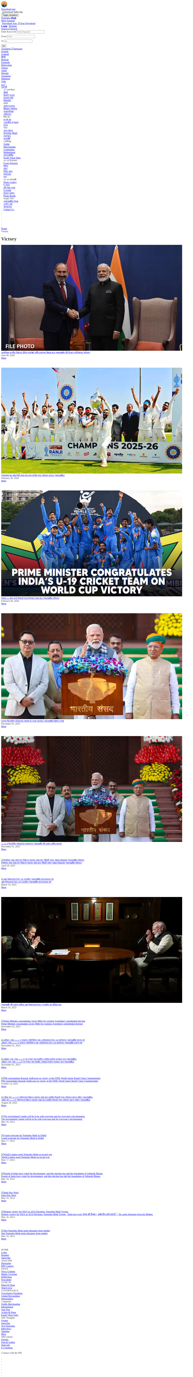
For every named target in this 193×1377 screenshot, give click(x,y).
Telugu (4, 68)
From (4, 36)
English (4, 51)
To (2, 41)
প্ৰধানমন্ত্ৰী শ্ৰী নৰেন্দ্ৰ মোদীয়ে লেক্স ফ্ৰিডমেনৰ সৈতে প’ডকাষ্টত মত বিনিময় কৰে (31, 1004)
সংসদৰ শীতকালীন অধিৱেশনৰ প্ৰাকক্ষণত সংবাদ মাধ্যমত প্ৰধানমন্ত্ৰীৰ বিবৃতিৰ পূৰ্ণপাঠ (32, 721)
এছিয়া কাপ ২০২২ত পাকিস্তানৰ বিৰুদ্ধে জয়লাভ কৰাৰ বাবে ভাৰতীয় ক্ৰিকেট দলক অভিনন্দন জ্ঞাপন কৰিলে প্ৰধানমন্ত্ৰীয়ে (45, 1100)
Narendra (8, 18)
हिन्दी (3, 57)
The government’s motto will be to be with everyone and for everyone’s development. (42, 1119)
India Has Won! (8, 1195)
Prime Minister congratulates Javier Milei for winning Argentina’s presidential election (42, 1024)
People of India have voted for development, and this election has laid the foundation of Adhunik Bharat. (51, 1176)
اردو (3, 84)
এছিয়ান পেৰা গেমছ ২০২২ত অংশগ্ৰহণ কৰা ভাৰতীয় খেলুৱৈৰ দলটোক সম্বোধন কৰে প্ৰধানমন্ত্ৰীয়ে (37, 1062)
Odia (3, 81)
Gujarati (5, 54)
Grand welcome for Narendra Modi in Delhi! (22, 1138)
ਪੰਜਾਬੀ (4, 87)
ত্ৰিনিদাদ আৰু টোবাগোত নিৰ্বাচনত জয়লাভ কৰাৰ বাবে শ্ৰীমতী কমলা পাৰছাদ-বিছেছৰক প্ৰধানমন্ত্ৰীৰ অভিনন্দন (41, 863)
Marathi (5, 73)
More (3, 358)
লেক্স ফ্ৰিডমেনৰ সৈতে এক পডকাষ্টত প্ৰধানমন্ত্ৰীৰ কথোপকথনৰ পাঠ (26, 882)
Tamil (4, 70)
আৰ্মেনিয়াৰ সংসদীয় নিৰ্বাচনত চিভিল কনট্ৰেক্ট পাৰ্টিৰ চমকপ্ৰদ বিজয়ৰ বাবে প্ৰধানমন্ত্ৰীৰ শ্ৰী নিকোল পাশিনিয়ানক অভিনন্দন (45, 352)
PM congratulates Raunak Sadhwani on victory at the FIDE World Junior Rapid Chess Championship (49, 1081)
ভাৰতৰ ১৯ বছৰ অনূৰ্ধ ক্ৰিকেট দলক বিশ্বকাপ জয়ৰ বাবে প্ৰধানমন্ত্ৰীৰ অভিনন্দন (30, 598)
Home (4, 228)
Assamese (6, 76)
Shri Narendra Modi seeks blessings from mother (24, 1233)
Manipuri (5, 78)
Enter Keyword (9, 31)
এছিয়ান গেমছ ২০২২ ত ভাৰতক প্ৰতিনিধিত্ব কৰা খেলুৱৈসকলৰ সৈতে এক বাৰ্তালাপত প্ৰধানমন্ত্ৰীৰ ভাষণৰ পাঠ (41, 1043)
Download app (8, 9)
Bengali (5, 59)
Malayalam (6, 65)
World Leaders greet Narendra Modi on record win (25, 1157)
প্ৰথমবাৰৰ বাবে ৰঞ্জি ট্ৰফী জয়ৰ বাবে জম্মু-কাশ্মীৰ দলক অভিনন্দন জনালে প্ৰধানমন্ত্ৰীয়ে (33, 475)
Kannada (5, 62)
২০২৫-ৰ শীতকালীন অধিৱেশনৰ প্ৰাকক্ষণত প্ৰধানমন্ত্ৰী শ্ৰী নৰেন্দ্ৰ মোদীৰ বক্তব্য (31, 844)
